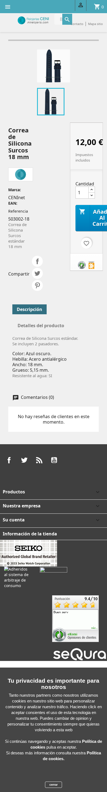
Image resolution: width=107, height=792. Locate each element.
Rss (39, 460)
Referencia (18, 211)
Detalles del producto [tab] (41, 326)
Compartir (37, 261)
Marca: (14, 189)
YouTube (54, 460)
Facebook (9, 460)
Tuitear (37, 273)
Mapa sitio (95, 24)
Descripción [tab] (29, 309)
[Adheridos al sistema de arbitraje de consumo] (18, 576)
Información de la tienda (30, 534)
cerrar (53, 784)
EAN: (12, 203)
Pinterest (37, 285)
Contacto (77, 24)
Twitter (24, 460)
